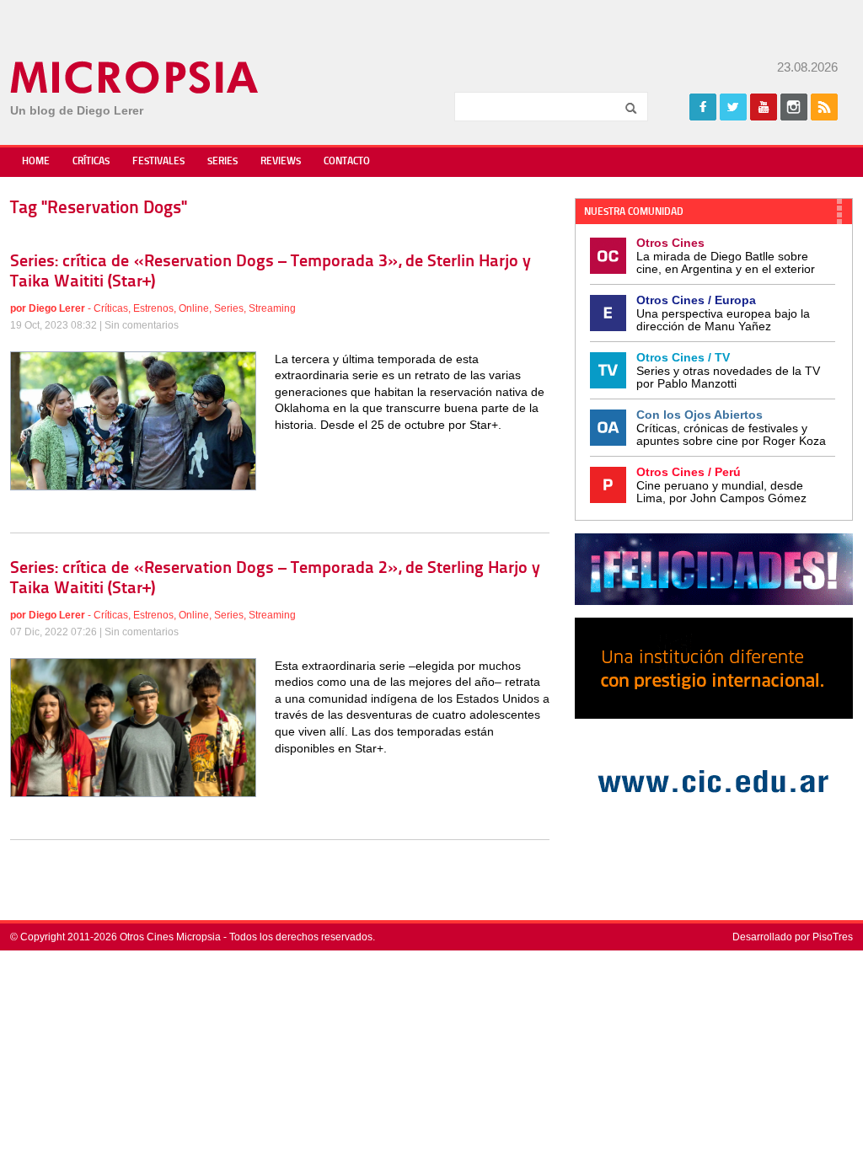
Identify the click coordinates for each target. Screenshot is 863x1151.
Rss (824, 107)
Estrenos (153, 308)
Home (36, 162)
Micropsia (135, 77)
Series (222, 162)
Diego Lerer (57, 308)
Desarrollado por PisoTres (792, 937)
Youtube (763, 107)
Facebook (702, 107)
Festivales (158, 162)
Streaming (272, 308)
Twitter (733, 107)
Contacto (347, 162)
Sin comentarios (142, 325)
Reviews (280, 162)
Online (194, 308)
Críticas (91, 162)
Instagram (793, 107)
